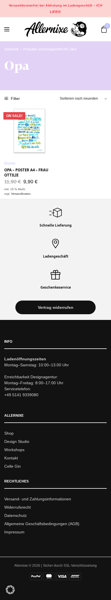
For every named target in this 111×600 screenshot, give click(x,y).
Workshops (14, 449)
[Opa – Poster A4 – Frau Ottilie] (29, 131)
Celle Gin (12, 466)
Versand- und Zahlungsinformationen (37, 499)
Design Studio (16, 441)
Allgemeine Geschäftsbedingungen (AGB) (41, 523)
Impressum (14, 532)
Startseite (11, 49)
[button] (55, 308)
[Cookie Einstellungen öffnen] (10, 592)
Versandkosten (21, 193)
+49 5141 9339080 (21, 395)
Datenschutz (15, 515)
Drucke (9, 163)
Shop (9, 433)
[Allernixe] (55, 29)
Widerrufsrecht (17, 507)
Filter (15, 98)
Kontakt (11, 458)
